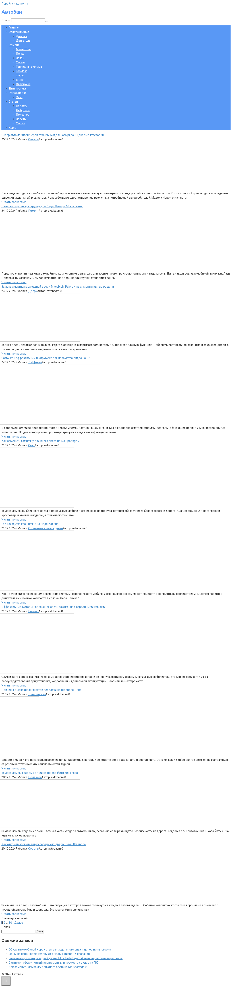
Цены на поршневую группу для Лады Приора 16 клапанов (42, 206)
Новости (21, 106)
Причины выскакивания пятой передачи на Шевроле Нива (41, 690)
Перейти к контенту (14, 3)
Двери (32, 291)
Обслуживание (19, 32)
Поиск (5, 927)
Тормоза (21, 71)
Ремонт (14, 45)
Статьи (13, 101)
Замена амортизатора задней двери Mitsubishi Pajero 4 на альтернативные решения (58, 286)
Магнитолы (23, 49)
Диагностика (17, 88)
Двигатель (23, 40)
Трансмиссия (37, 694)
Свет (19, 97)
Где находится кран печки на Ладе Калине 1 (31, 524)
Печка (20, 53)
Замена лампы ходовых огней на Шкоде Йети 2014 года (39, 773)
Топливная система (29, 66)
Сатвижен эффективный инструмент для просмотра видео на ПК (46, 358)
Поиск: (6, 20)
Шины (20, 80)
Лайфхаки (23, 110)
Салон (20, 58)
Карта (12, 127)
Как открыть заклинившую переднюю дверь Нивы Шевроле (43, 844)
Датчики (21, 36)
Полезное (22, 114)
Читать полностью (13, 202)
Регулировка (17, 93)
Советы (21, 119)
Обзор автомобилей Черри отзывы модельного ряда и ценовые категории (52, 135)
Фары (20, 75)
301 (11, 922)
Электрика (23, 84)
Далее (18, 922)
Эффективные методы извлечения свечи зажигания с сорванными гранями (53, 607)
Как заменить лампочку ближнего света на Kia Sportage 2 (40, 441)
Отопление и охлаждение (45, 528)
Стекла (20, 62)
